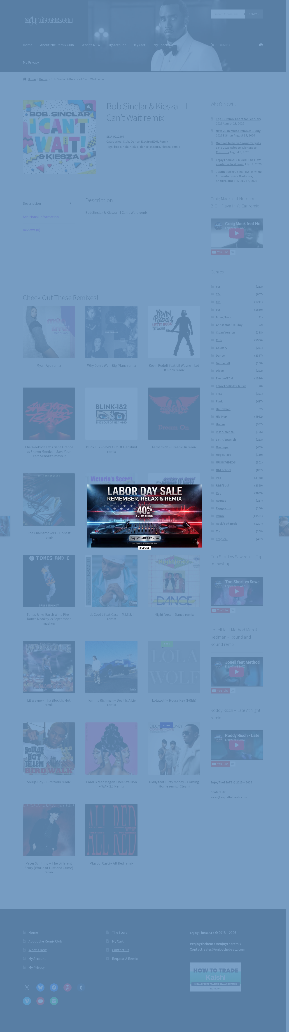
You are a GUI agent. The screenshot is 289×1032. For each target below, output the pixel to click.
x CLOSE (144, 547)
